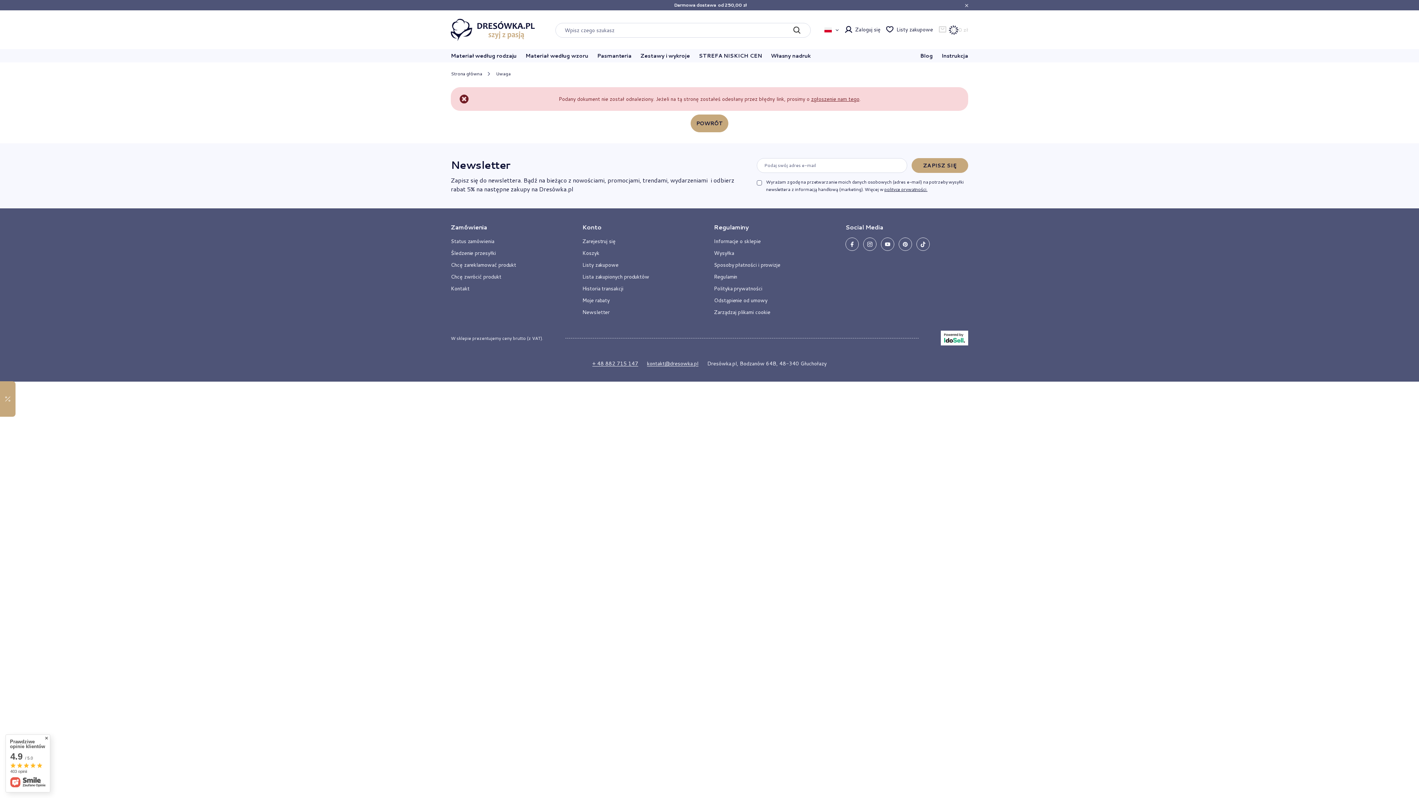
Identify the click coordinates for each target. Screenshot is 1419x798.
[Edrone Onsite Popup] (709, 399)
